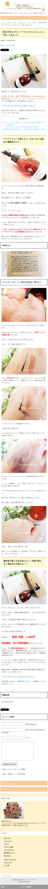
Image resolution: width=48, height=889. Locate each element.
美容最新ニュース (9, 853)
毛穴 (12, 45)
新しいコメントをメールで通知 (14, 769)
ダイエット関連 (8, 847)
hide (27, 118)
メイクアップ (8, 841)
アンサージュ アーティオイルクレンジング (20, 106)
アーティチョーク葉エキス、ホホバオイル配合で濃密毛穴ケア (24, 122)
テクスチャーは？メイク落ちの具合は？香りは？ (22, 127)
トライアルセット (9, 850)
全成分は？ (10, 125)
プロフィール (8, 862)
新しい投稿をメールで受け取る (14, 774)
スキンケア (7, 838)
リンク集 (6, 865)
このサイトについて (10, 859)
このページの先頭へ (26, 887)
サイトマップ (7, 875)
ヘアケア (6, 844)
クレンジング (5, 45)
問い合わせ (7, 855)
